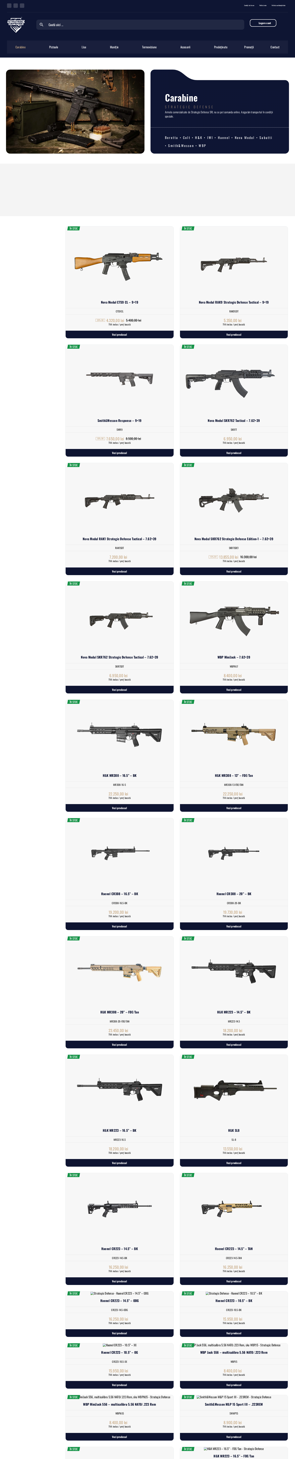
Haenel (224, 137)
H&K (198, 137)
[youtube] (22, 5)
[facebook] (9, 5)
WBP (202, 145)
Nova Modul (245, 137)
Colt (186, 137)
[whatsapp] (15, 5)
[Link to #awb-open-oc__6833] (285, 22)
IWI (210, 137)
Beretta (171, 137)
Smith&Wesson (181, 145)
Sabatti (266, 137)
